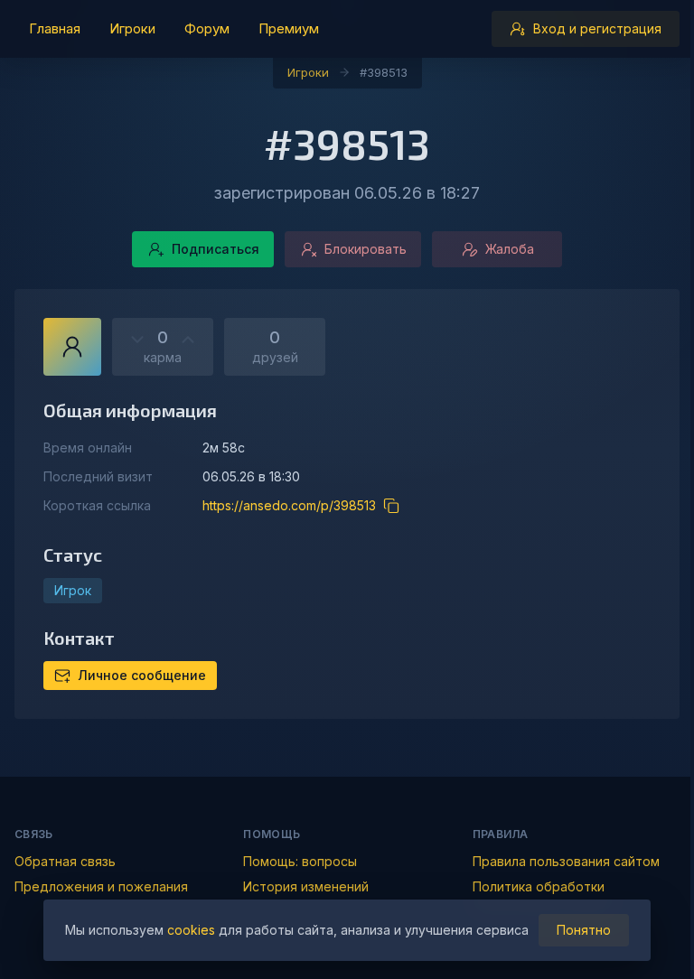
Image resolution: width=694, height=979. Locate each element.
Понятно (584, 929)
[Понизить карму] (137, 339)
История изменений (306, 886)
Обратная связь (65, 861)
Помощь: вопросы (300, 861)
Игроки (308, 72)
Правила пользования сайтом (566, 861)
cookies (191, 929)
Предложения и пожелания (101, 886)
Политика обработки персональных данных (543, 895)
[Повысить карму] (188, 339)
